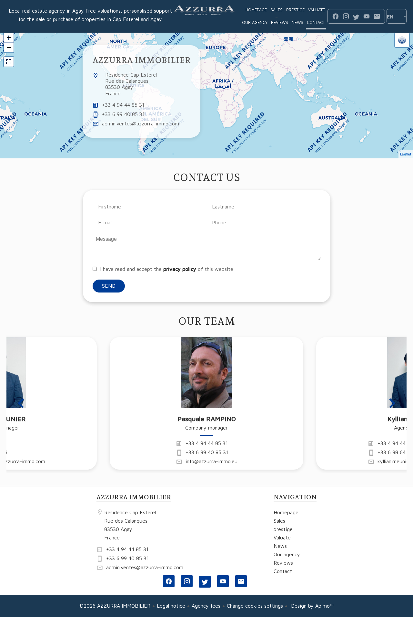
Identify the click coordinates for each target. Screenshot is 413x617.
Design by (311, 606)
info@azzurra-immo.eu (211, 461)
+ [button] (9, 38)
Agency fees (206, 606)
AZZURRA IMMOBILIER (141, 60)
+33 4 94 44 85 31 (123, 105)
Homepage (204, 16)
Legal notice (171, 606)
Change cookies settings (255, 606)
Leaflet (405, 154)
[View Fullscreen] (9, 62)
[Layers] (402, 40)
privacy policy (179, 269)
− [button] (9, 47)
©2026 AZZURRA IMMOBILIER (114, 606)
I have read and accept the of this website (166, 269)
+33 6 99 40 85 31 (123, 114)
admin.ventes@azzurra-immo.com (140, 123)
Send (109, 286)
